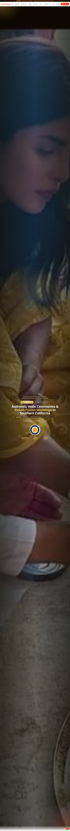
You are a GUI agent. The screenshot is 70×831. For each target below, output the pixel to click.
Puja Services (24, 4)
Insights (30, 4)
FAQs (53, 4)
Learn (58, 4)
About (12, 4)
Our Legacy (27, 402)
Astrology (35, 4)
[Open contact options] (67, 828)
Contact (40, 4)
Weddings (17, 4)
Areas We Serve (47, 4)
